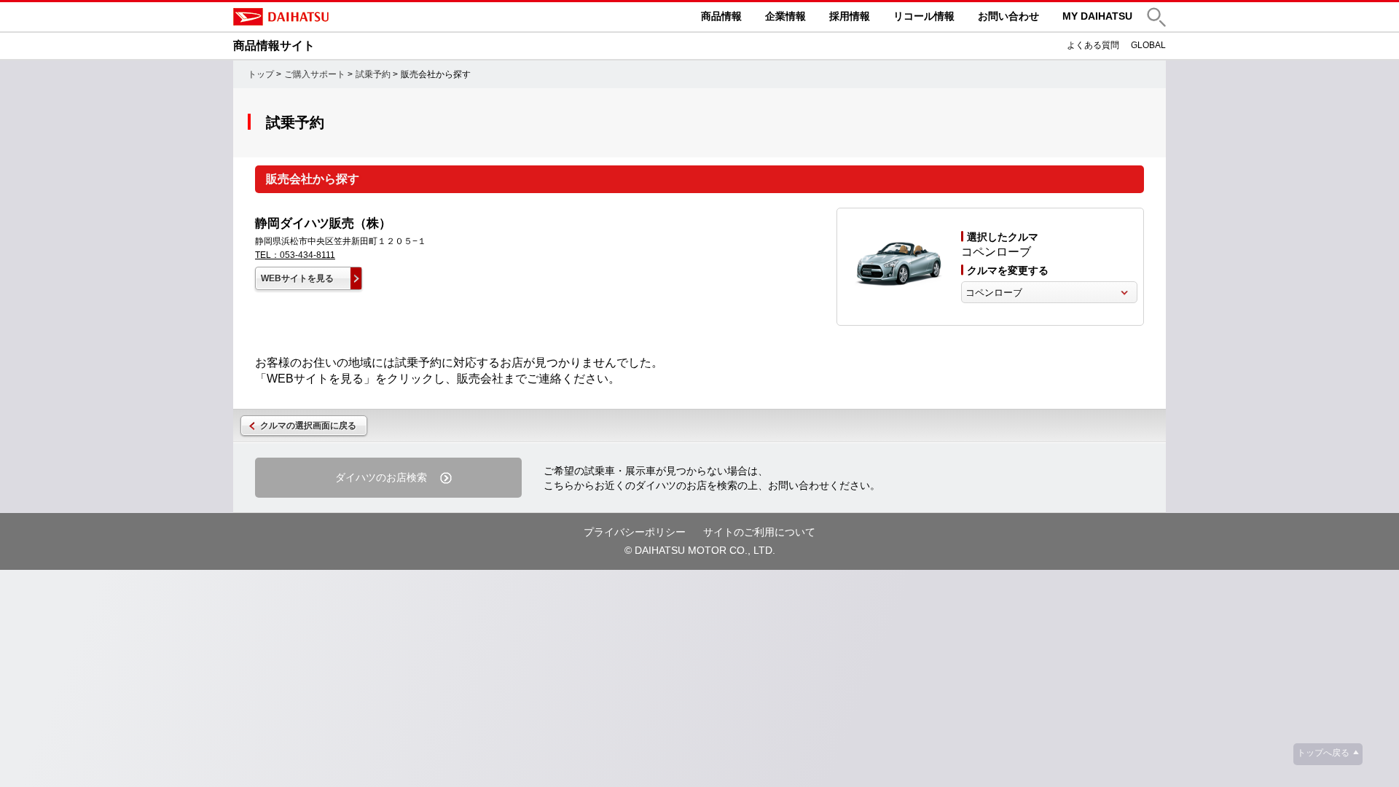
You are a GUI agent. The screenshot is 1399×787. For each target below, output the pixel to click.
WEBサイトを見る (297, 278)
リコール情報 (924, 16)
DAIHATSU (342, 17)
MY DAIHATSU (1097, 16)
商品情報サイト (274, 45)
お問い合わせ (1008, 16)
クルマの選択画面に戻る (308, 425)
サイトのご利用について (759, 532)
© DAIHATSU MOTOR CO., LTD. (699, 550)
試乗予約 (373, 74)
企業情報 (785, 16)
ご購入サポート (314, 74)
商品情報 (721, 16)
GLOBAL (1148, 45)
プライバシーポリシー (635, 532)
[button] (1156, 17)
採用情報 (849, 16)
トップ (261, 74)
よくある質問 (1093, 45)
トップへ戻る (1323, 753)
